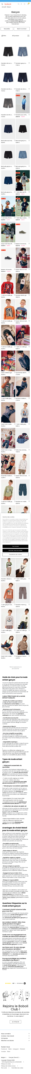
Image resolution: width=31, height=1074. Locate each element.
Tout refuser (15, 546)
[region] (15, 535)
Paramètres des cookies (15, 554)
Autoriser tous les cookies (15, 550)
